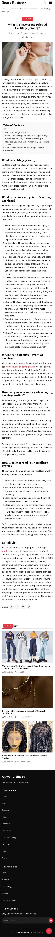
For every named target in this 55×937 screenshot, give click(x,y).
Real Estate (6, 831)
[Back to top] (49, 931)
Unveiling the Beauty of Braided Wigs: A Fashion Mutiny (24, 756)
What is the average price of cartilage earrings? (27, 135)
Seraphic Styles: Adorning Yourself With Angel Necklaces (23, 712)
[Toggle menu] (50, 2)
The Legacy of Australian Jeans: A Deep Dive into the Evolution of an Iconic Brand (26, 667)
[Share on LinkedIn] (23, 606)
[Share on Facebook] (17, 606)
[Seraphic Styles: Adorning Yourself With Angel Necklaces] (27, 692)
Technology (7, 844)
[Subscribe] (51, 920)
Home (4, 9)
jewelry (5, 551)
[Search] (44, 2)
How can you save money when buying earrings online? (27, 143)
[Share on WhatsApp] (28, 606)
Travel (4, 858)
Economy (6, 824)
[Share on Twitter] (11, 606)
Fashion (13, 9)
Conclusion (10, 151)
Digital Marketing (9, 837)
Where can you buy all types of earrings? (24, 139)
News (4, 803)
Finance (5, 817)
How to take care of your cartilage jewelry (24, 148)
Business (5, 810)
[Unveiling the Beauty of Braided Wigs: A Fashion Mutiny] (27, 736)
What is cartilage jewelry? (17, 132)
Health (4, 851)
